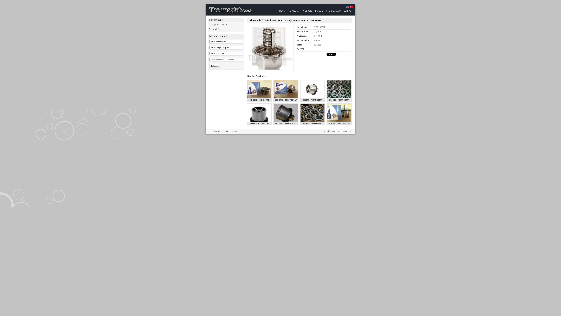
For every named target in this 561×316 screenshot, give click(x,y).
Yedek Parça (217, 29)
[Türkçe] (351, 7)
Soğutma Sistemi (219, 24)
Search (216, 66)
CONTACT (348, 11)
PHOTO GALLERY (333, 11)
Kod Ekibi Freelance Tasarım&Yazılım (338, 131)
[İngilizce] (347, 7)
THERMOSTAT (294, 11)
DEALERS (319, 11)
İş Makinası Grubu (274, 20)
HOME (282, 11)
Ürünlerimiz (255, 20)
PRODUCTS (307, 11)
